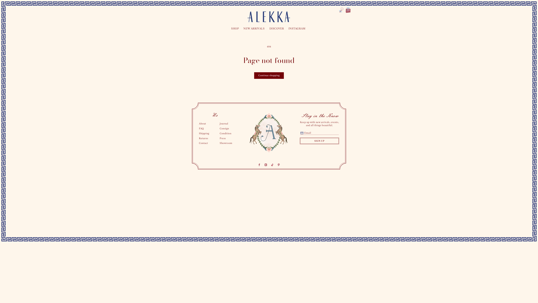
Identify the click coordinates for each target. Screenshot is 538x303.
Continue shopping (269, 75)
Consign (224, 128)
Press (223, 138)
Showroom (226, 143)
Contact (203, 143)
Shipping (204, 133)
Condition (225, 133)
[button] (234, 28)
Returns (203, 138)
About (202, 123)
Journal (224, 123)
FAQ (201, 128)
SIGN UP (319, 141)
